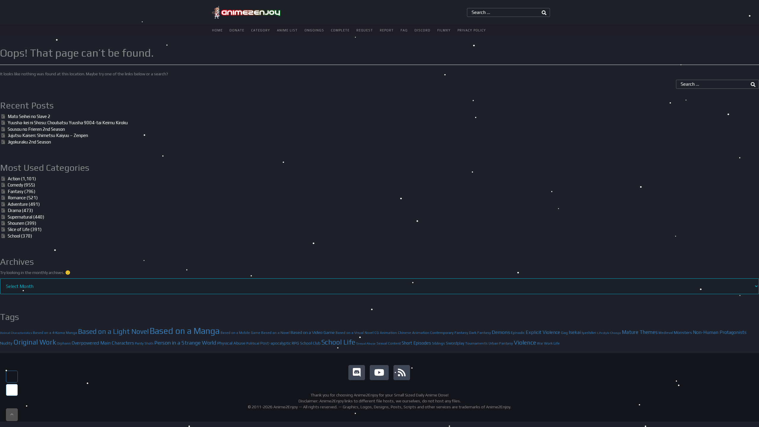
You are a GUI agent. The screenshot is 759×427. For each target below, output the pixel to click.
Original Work (34, 342)
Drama (14, 210)
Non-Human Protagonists (720, 332)
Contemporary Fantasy (449, 332)
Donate (236, 30)
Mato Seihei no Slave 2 (29, 116)
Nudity (6, 343)
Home (217, 30)
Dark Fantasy (480, 333)
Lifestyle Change (609, 332)
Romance (17, 197)
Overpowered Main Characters (103, 342)
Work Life (552, 343)
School (14, 235)
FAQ (404, 30)
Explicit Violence (543, 332)
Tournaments (476, 343)
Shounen (16, 223)
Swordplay (455, 343)
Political (252, 343)
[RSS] (401, 372)
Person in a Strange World (185, 343)
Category (260, 30)
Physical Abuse (231, 342)
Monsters (683, 332)
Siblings (438, 343)
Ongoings (314, 30)
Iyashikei (589, 332)
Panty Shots (144, 343)
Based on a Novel (275, 333)
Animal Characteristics (16, 332)
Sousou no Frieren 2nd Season (36, 129)
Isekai (575, 332)
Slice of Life (19, 229)
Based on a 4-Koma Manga (55, 333)
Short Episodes (416, 342)
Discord (422, 30)
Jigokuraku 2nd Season (29, 141)
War (540, 343)
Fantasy (15, 191)
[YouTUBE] (379, 372)
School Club (310, 343)
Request (364, 30)
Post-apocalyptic (275, 343)
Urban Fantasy (501, 343)
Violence (525, 342)
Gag (564, 332)
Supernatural (20, 216)
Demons (501, 332)
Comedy (15, 184)
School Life (338, 342)
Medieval (665, 332)
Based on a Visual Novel (355, 332)
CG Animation (385, 333)
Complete (340, 30)
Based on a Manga (185, 331)
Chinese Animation (413, 333)
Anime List (287, 30)
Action (14, 178)
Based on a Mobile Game (240, 332)
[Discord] (356, 372)
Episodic (518, 332)
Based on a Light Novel (113, 331)
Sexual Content (389, 343)
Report (387, 30)
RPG (295, 343)
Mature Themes (640, 332)
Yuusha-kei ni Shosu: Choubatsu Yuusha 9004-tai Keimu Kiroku (68, 122)
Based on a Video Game (313, 332)
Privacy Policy (471, 30)
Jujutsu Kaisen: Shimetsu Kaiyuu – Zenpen (48, 135)
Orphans (64, 343)
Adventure (18, 204)
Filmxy (444, 30)
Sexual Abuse (366, 343)
